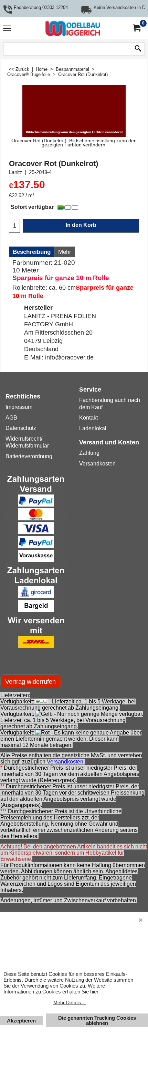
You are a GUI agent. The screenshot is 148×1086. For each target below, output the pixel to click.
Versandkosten (65, 762)
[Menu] (7, 29)
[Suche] (138, 49)
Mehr (64, 252)
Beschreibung (32, 252)
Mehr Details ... (69, 1002)
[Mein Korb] (136, 28)
